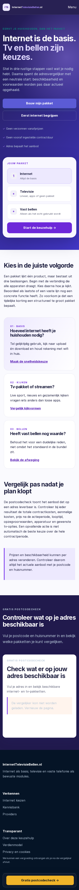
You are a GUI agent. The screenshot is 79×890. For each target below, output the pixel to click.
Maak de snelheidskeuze (29, 361)
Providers (10, 814)
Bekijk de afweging (24, 460)
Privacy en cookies (16, 852)
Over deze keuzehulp (18, 838)
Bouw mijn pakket (39, 103)
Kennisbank (11, 807)
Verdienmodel (12, 845)
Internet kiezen (14, 800)
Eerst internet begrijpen (39, 115)
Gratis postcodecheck (40, 880)
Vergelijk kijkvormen (25, 408)
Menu (72, 7)
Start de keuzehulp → (39, 228)
